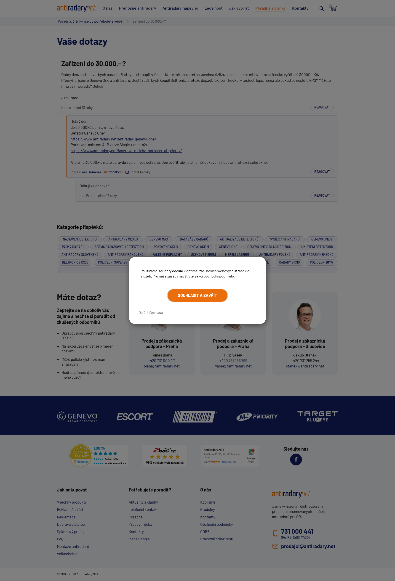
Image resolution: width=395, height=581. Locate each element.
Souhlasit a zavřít (197, 295)
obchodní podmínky (219, 276)
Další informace (151, 312)
